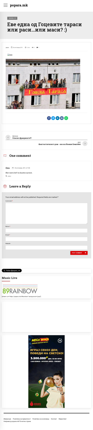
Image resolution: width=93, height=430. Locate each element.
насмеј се (12, 18)
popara (7, 47)
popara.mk (19, 5)
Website (7, 243)
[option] (46, 55)
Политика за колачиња (40, 419)
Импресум (7, 419)
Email (7, 235)
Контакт (54, 419)
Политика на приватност (22, 419)
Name (7, 226)
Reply (9, 176)
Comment (9, 201)
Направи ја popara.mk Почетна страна (17, 421)
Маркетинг (62, 419)
